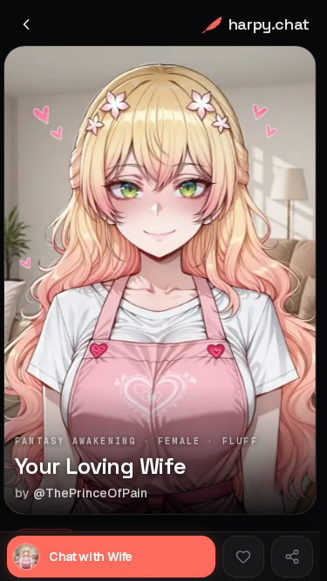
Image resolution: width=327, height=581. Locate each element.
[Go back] (26, 24)
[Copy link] (292, 557)
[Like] (243, 557)
